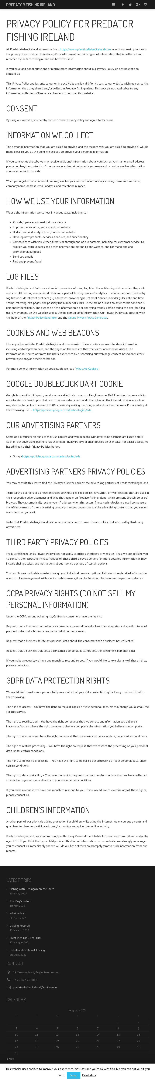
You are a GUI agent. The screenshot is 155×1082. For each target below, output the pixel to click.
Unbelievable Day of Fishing (27, 950)
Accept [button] (73, 1075)
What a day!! (17, 913)
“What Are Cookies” (87, 368)
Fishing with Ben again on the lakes (32, 889)
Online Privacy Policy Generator (87, 317)
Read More (89, 1075)
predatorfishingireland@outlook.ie (35, 987)
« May (10, 1059)
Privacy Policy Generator (41, 317)
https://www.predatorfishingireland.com (85, 49)
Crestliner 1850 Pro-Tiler (25, 938)
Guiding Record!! (20, 925)
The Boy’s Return (20, 901)
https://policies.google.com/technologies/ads (62, 410)
